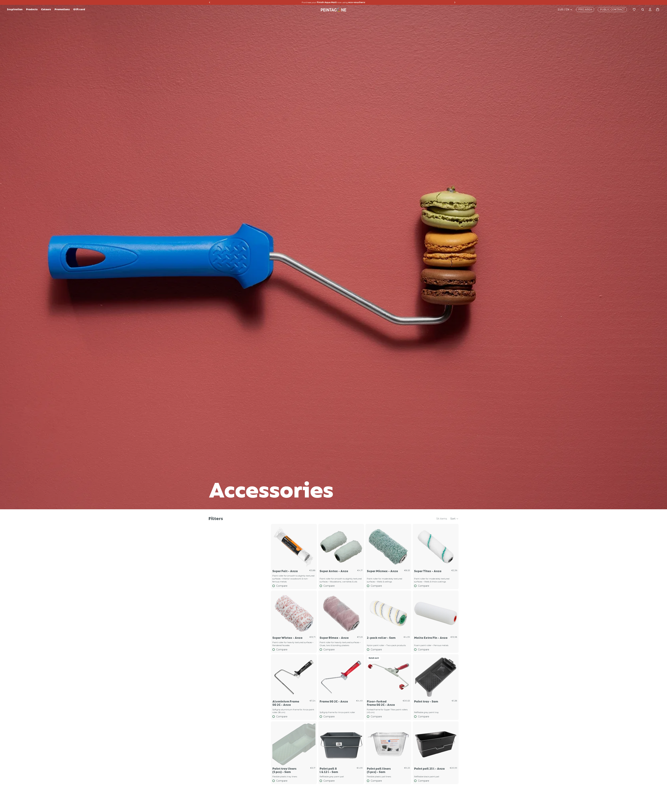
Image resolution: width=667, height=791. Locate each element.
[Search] (643, 9)
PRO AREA (585, 9)
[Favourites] (634, 9)
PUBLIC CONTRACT (612, 9)
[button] (454, 518)
